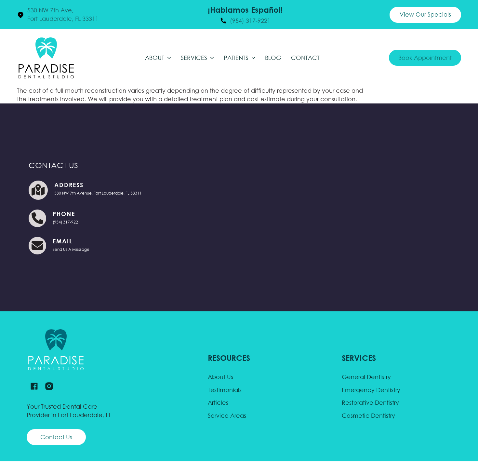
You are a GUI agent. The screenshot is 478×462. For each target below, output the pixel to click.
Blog (273, 58)
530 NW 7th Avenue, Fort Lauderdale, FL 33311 (98, 193)
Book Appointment (425, 58)
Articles (218, 403)
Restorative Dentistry (370, 403)
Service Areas (227, 416)
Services (194, 58)
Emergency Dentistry (371, 390)
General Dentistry (366, 377)
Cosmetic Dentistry (368, 416)
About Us (220, 377)
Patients (236, 58)
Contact (305, 58)
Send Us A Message (71, 249)
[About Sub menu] (169, 58)
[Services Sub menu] (212, 58)
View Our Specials (425, 14)
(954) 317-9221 (66, 222)
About (154, 58)
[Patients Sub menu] (253, 58)
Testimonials (225, 390)
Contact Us (56, 437)
